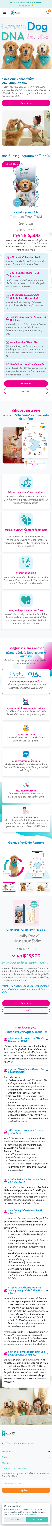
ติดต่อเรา (26, 391)
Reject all (15, 1520)
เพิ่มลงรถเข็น (26, 103)
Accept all (37, 1520)
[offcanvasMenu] (5, 12)
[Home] (15, 12)
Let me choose (30, 1515)
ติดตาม (27, 1490)
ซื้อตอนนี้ (26, 1010)
